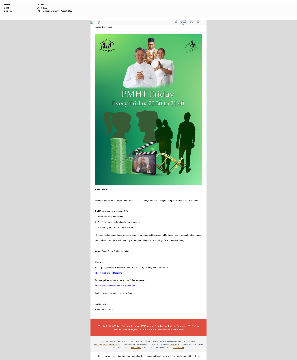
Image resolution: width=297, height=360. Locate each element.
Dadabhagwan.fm (132, 329)
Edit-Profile (136, 348)
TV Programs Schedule (152, 326)
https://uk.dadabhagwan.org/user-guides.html (115, 286)
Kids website (164, 329)
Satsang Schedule (131, 326)
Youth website (149, 329)
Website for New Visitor (109, 326)
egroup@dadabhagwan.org (106, 344)
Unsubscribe (178, 348)
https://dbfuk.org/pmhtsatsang (108, 273)
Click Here (174, 344)
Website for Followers (175, 326)
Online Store (177, 329)
